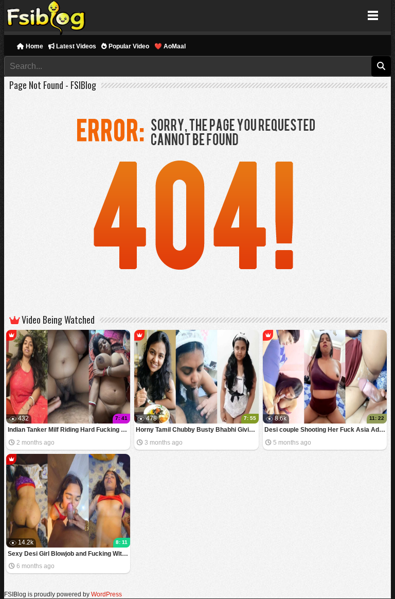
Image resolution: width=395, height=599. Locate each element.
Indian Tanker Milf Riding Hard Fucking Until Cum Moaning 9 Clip (69, 429)
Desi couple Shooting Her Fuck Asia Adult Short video (325, 429)
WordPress (106, 594)
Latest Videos (75, 46)
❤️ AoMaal (170, 46)
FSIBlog (46, 15)
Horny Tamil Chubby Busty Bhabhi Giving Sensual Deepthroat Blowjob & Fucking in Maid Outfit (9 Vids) (197, 429)
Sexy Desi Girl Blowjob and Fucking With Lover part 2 (69, 553)
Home (33, 46)
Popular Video (128, 46)
